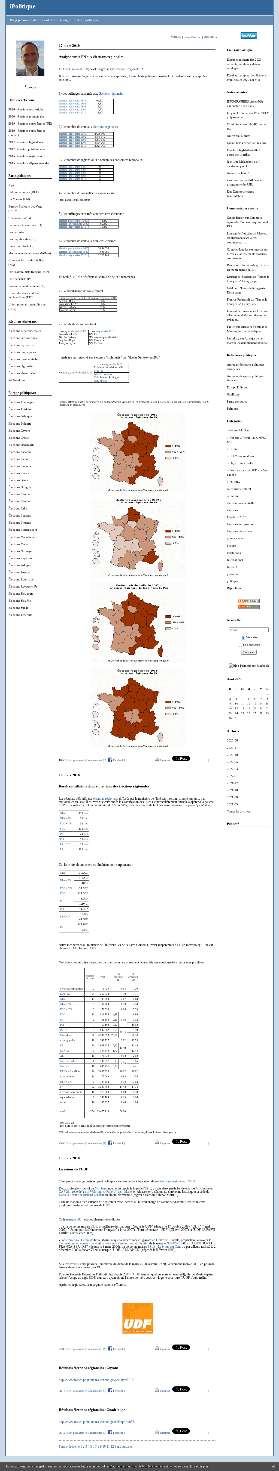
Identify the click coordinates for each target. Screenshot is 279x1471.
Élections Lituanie (19, 522)
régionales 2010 (108, 298)
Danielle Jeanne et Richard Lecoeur (81, 1195)
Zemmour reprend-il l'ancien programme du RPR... (248, 222)
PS (95, 340)
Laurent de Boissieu (239, 233)
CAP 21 (64, 1191)
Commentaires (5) (96, 760)
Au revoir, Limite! (238, 135)
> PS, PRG (233, 481)
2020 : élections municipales (26, 116)
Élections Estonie (19, 459)
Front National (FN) (76, 69)
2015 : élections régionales (25, 156)
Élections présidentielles (23, 359)
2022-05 (232, 762)
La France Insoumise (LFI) (25, 225)
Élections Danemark (21, 444)
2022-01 (232, 776)
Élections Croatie (19, 437)
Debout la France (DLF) (23, 192)
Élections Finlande (20, 466)
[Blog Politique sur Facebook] (248, 665)
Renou (231, 265)
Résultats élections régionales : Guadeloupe (92, 1410)
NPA (124, 805)
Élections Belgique (20, 416)
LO (179, 945)
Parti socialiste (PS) (20, 278)
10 (104, 1446)
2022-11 (232, 747)
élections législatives (239, 531)
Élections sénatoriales (21, 373)
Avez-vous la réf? (238, 173)
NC (69, 1071)
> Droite (232, 449)
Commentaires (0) (96, 1390)
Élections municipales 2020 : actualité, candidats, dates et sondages (245, 64)
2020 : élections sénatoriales (26, 109)
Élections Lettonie (19, 515)
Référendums (16, 380)
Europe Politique (237, 387)
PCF (62, 1025)
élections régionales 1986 (72, 100)
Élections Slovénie (20, 600)
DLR (62, 1081)
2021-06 (232, 797)
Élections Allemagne (21, 402)
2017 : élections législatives (25, 142)
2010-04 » (210, 37)
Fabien (231, 326)
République (234, 588)
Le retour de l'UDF (73, 1169)
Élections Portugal (19, 572)
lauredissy (233, 338)
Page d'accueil (192, 37)
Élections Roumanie (21, 579)
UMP (63, 1071)
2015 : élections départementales (28, 163)
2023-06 (232, 740)
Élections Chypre (19, 430)
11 (108, 1446)
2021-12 (232, 783)
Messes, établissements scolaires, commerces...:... (247, 238)
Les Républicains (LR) (22, 239)
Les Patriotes (16, 232)
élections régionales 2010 (72, 112)
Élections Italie (17, 508)
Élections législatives (21, 345)
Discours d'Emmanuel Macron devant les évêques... (247, 315)
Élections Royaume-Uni (23, 586)
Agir (11, 185)
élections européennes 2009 (73, 223)
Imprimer (164, 760)
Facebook (117, 760)
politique (232, 581)
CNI (70, 1081)
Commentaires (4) (96, 1143)
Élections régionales (21, 366)
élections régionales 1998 (72, 106)
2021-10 (232, 790)
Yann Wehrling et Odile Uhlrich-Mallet (107, 1191)
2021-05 (232, 804)
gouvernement (236, 538)
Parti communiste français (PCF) (28, 271)
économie (233, 495)
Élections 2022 (236, 517)
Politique (232, 408)
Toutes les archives (238, 811)
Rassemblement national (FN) (27, 286)
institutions (234, 552)
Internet (232, 566)
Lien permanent (75, 760)
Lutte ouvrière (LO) (21, 246)
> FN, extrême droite (240, 463)
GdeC (230, 288)
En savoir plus (199, 1466)
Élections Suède (18, 607)
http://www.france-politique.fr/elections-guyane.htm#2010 (96, 1380)
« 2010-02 (174, 37)
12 (112, 1446)
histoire (231, 545)
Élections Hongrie (19, 487)
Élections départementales (24, 330)
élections (232, 510)
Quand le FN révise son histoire (246, 142)
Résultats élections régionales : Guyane (89, 1368)
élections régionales (128, 69)
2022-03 (232, 769)
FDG (62, 1009)
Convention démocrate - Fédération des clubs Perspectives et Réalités (103, 1243)
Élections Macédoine (21, 537)
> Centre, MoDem (238, 430)
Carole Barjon (235, 217)
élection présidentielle (240, 503)
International (235, 559)
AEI (68, 1050)
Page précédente (69, 1446)
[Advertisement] (248, 912)
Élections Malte (18, 544)
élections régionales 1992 (72, 103)
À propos (30, 87)
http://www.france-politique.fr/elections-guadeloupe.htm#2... (98, 1421)
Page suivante (123, 1446)
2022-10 (232, 754)
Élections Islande (19, 501)
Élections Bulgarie (19, 423)
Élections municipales (22, 352)
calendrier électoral (239, 488)
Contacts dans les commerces (245, 249)
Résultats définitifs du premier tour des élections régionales (104, 786)
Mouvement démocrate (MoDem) (29, 253)
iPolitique (22, 6)
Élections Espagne (19, 451)
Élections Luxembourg (22, 529)
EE (61, 1045)
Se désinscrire (251, 644)
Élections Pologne (19, 565)
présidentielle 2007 (76, 298)
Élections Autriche (19, 409)
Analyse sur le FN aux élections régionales (91, 57)
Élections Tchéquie (20, 614)
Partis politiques (237, 401)
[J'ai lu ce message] (273, 1466)
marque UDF (74, 1219)
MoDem (98, 343)
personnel (233, 574)
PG (69, 1004)
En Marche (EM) (19, 199)
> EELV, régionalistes (240, 456)
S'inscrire (251, 637)
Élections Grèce (18, 480)
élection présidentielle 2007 (74, 221)
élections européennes (240, 524)
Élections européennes (22, 337)
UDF (192, 1181)
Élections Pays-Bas (20, 558)
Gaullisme (233, 394)
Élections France (18, 473)
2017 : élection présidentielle (26, 149)
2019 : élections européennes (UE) (30, 123)
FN (77, 277)
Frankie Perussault (238, 299)
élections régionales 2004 (72, 109)
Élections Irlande (19, 494)
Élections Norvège (20, 551)
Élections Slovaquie (20, 593)
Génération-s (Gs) (19, 218)
